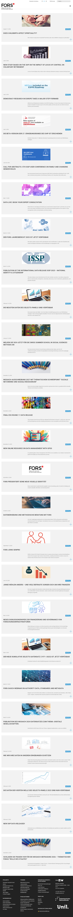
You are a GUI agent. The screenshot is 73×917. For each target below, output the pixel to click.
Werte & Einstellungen (25, 889)
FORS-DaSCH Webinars (43, 888)
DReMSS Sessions (42, 890)
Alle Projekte (5, 892)
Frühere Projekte (6, 894)
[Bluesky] (68, 29)
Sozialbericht (23, 907)
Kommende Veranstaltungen (44, 884)
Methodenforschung (24, 882)
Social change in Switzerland (26, 909)
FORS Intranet (52, 1)
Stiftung (39, 900)
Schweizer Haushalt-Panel (8, 882)
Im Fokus (5, 909)
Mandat (39, 899)
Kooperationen (6, 905)
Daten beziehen (6, 901)
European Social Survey (8, 885)
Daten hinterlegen (7, 902)
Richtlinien (40, 902)
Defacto (22, 910)
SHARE (4, 890)
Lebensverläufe (23, 884)
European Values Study (8, 889)
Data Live (40, 885)
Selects (4, 884)
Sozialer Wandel (23, 890)
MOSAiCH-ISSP (6, 887)
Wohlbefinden (23, 892)
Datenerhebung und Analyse (9, 904)
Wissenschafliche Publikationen (27, 899)
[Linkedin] (70, 29)
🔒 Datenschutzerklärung (43, 911)
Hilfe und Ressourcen (7, 907)
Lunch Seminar (41, 887)
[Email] (66, 29)
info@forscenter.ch (59, 893)
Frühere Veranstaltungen (43, 892)
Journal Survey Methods (25, 905)
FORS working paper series (26, 904)
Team (39, 904)
